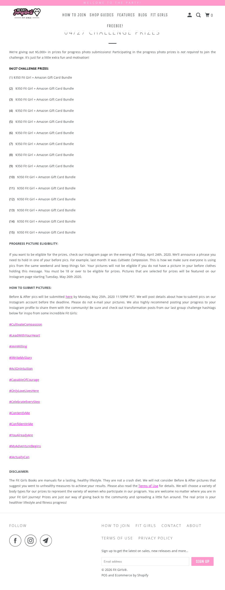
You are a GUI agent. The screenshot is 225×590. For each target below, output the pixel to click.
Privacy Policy (155, 538)
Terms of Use (148, 486)
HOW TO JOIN (74, 14)
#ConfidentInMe (21, 424)
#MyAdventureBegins (25, 446)
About (194, 525)
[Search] (199, 15)
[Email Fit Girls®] (47, 540)
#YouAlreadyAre (21, 435)
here (69, 297)
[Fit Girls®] (26, 13)
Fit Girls (146, 525)
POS (104, 575)
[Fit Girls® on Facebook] (16, 540)
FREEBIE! (115, 25)
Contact (171, 525)
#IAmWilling (18, 346)
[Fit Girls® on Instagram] (32, 540)
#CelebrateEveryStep (24, 402)
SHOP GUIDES (101, 14)
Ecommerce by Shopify (131, 575)
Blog (142, 14)
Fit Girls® (120, 570)
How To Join (116, 525)
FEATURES (126, 14)
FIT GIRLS (159, 14)
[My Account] (190, 15)
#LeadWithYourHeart (24, 335)
